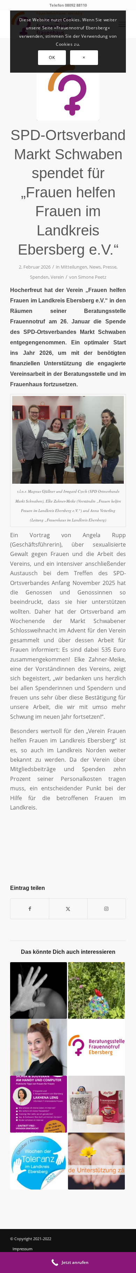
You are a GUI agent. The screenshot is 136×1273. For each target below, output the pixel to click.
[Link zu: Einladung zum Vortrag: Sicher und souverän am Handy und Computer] (38, 1104)
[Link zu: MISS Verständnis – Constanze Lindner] (38, 1047)
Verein (57, 277)
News (95, 267)
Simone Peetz (92, 277)
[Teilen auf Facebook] (29, 909)
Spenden (39, 277)
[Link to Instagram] (107, 909)
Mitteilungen (74, 267)
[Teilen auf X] (68, 909)
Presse (109, 267)
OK (52, 57)
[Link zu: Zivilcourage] (96, 1047)
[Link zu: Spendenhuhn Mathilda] (96, 990)
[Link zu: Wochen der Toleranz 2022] (38, 1161)
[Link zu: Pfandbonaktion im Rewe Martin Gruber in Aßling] (96, 1161)
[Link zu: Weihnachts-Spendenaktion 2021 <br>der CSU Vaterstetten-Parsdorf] (96, 1104)
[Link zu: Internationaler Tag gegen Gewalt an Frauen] (38, 990)
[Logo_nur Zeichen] (68, 89)
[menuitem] (32, 1249)
